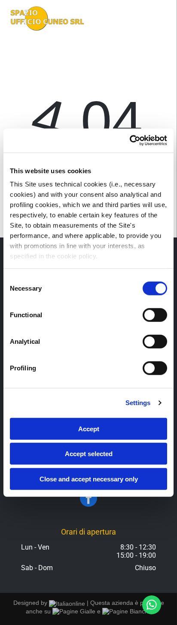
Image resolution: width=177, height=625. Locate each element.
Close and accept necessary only (89, 478)
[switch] (155, 315)
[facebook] (88, 499)
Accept (88, 428)
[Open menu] (160, 18)
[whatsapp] (151, 605)
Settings (138, 402)
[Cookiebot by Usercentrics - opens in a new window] (129, 140)
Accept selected (89, 453)
